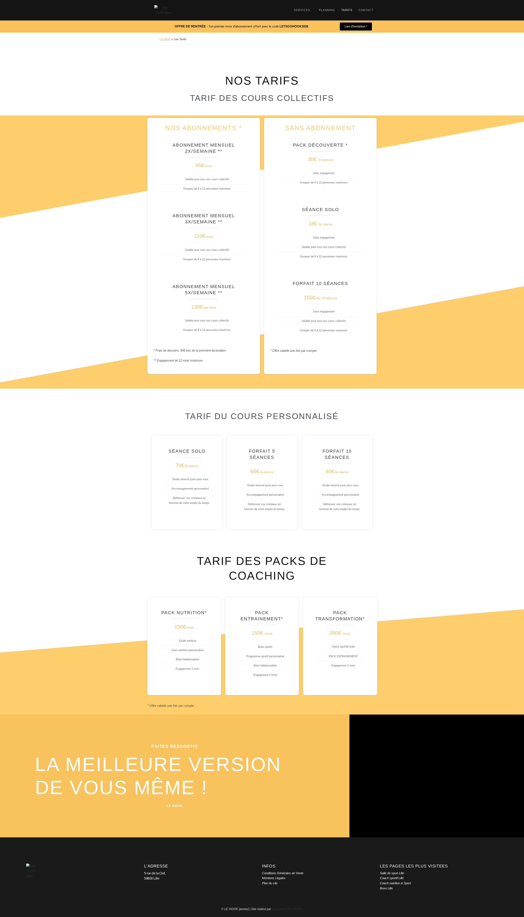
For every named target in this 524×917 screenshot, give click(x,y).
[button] (174, 806)
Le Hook (165, 39)
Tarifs (347, 10)
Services (302, 10)
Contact (366, 10)
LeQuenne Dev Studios (287, 909)
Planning (327, 10)
